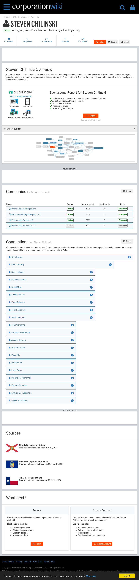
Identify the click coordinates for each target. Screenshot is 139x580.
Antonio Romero (18, 340)
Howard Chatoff (18, 347)
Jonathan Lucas (49, 151)
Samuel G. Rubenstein (21, 393)
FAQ (52, 561)
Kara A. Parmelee (69, 139)
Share (114, 42)
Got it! (127, 575)
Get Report (91, 115)
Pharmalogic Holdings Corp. (79, 143)
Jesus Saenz (77, 147)
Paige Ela (15, 355)
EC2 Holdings (68, 150)
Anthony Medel (56, 151)
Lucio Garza (86, 154)
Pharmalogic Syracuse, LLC (23, 225)
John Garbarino (18, 325)
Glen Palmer (60, 144)
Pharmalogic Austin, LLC (53, 142)
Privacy (19, 561)
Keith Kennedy (75, 139)
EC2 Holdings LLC (71, 155)
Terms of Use (8, 561)
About (46, 561)
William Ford (16, 362)
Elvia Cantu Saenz (71, 159)
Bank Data (37, 561)
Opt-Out (27, 561)
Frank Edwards (45, 146)
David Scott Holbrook (48, 139)
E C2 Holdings (87, 150)
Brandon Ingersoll (19, 279)
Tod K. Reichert (71, 146)
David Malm (60, 140)
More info (91, 576)
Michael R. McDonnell (89, 146)
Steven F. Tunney (38, 146)
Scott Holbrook (62, 153)
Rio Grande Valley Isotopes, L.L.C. (26, 214)
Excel (126, 42)
